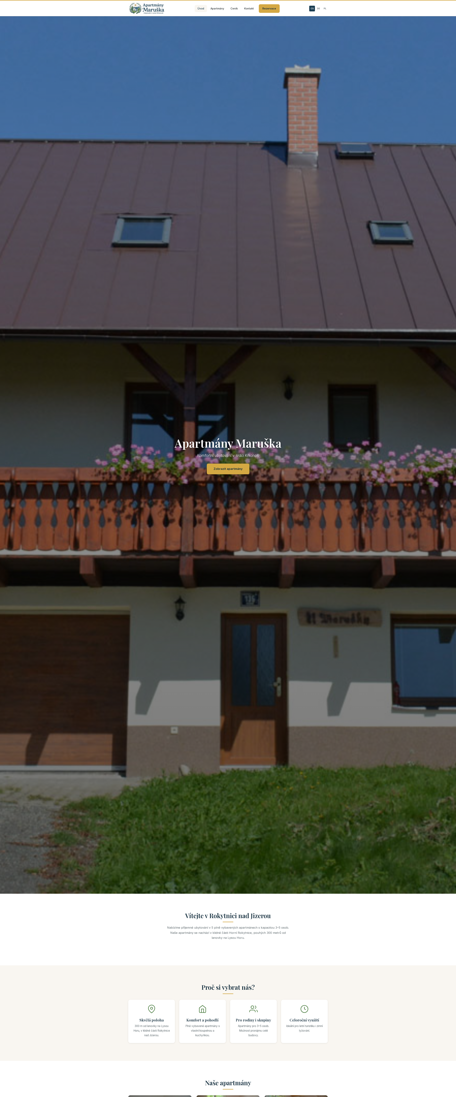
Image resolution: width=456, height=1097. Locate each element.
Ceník (234, 8)
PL (325, 8)
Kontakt (249, 8)
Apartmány (217, 8)
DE (318, 8)
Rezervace (269, 8)
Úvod (201, 8)
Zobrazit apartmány (228, 469)
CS (312, 8)
